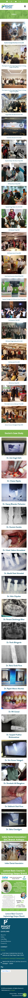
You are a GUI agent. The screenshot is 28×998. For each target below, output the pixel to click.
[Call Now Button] (25, 995)
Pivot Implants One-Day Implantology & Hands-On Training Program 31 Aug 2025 (14, 90)
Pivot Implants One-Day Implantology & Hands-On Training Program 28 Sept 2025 (14, 66)
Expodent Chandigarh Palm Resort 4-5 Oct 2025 (14, 42)
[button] (25, 6)
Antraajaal (12, 990)
